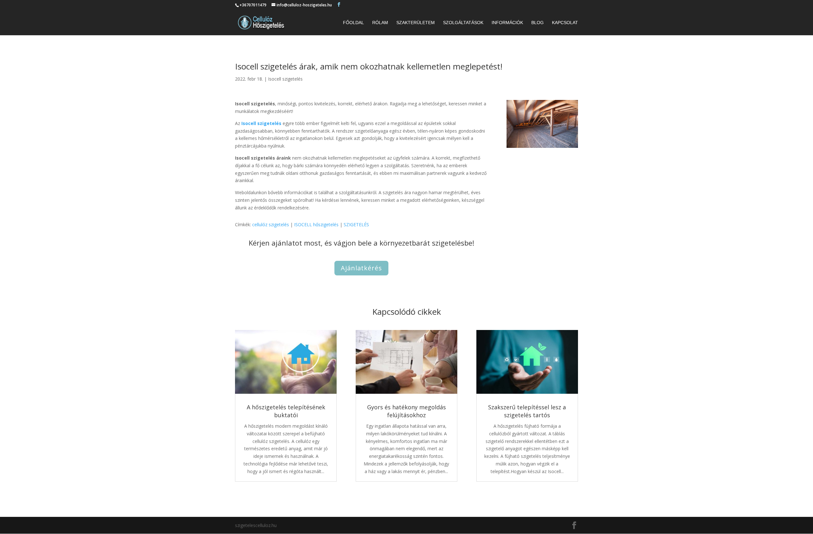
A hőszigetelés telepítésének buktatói (286, 411)
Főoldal (353, 22)
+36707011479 (252, 5)
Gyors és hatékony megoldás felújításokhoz (406, 411)
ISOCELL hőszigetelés (316, 224)
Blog (537, 22)
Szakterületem (415, 22)
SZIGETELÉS (356, 224)
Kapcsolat (565, 22)
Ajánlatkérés (361, 268)
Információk (507, 22)
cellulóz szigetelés (270, 224)
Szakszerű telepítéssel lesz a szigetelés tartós (527, 411)
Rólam (380, 22)
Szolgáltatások (463, 22)
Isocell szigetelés (285, 79)
